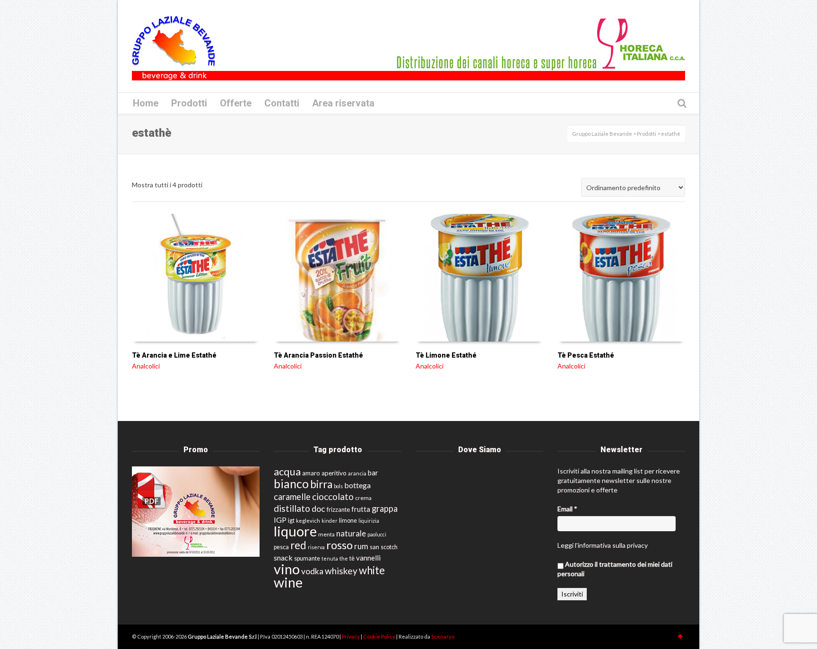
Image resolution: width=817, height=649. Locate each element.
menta (326, 534)
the (343, 558)
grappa (385, 508)
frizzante (338, 509)
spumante (307, 558)
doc (318, 509)
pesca (281, 547)
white (372, 570)
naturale (351, 533)
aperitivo (334, 473)
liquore (295, 531)
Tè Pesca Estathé (585, 355)
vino (287, 569)
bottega (357, 485)
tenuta (330, 558)
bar (373, 472)
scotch (389, 547)
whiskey (341, 570)
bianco (291, 484)
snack (283, 557)
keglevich (308, 520)
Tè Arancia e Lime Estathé (174, 355)
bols (338, 486)
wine (288, 582)
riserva (316, 547)
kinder (330, 520)
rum (361, 546)
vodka (312, 571)
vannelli (368, 557)
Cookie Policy (379, 636)
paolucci (376, 534)
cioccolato (333, 496)
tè (352, 558)
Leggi (565, 545)
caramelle (292, 496)
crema (363, 497)
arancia (357, 473)
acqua (287, 471)
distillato (292, 508)
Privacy (351, 636)
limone (348, 520)
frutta (360, 509)
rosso (339, 545)
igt (291, 520)
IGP (280, 519)
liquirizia (368, 520)
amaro (311, 473)
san (374, 547)
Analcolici (146, 366)
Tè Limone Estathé (446, 355)
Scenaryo (442, 636)
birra (321, 484)
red (298, 545)
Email (567, 509)
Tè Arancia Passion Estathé (318, 355)
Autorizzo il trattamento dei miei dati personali (614, 569)
